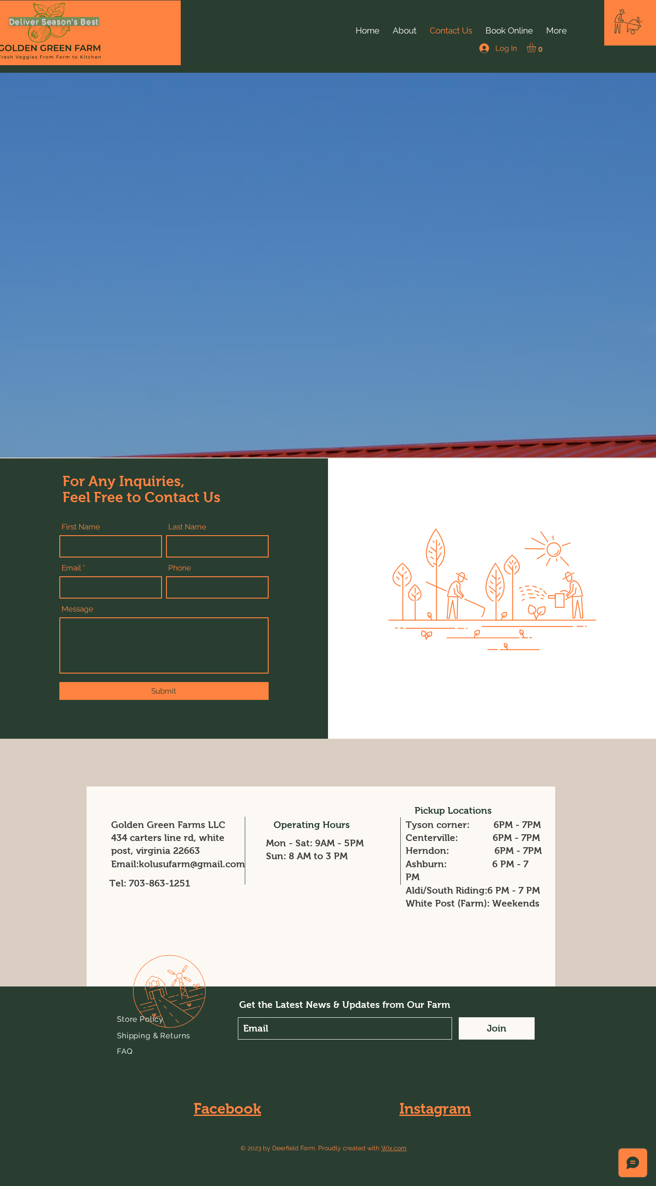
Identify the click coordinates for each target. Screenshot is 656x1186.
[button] (628, 21)
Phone (179, 568)
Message (77, 609)
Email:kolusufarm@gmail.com (178, 864)
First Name (81, 527)
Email (71, 568)
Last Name (187, 527)
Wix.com (394, 1148)
